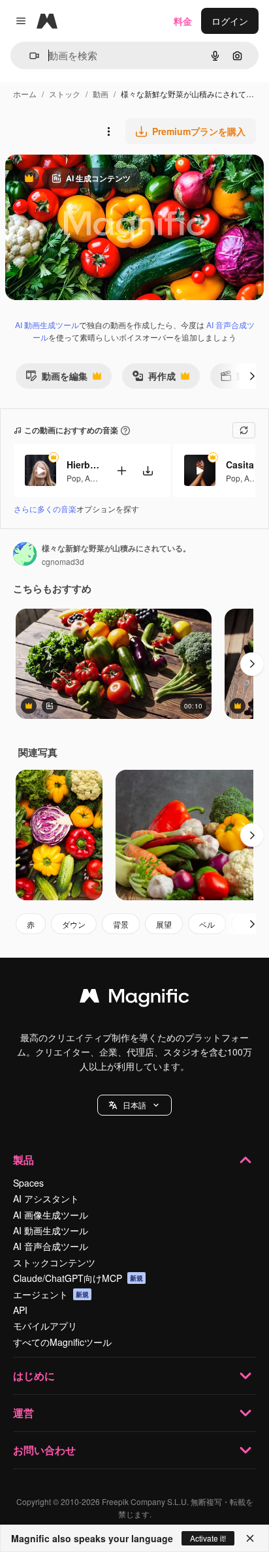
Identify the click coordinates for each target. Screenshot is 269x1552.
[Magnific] (134, 999)
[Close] (250, 1538)
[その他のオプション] (108, 131)
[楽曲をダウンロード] (147, 471)
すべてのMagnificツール (62, 1341)
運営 (23, 1412)
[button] (134, 1105)
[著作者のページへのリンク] (25, 555)
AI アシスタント (46, 1198)
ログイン (230, 20)
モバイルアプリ (45, 1325)
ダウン (74, 924)
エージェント (51, 1294)
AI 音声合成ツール (50, 1246)
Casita (240, 464)
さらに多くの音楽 (45, 508)
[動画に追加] (121, 471)
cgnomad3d (63, 561)
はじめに (34, 1375)
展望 (164, 924)
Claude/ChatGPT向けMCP (78, 1278)
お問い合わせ (44, 1449)
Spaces (28, 1182)
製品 (23, 1159)
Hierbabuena (83, 464)
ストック (64, 93)
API (20, 1309)
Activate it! (208, 1538)
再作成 (154, 378)
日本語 (134, 1104)
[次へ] (252, 375)
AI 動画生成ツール (47, 324)
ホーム (25, 93)
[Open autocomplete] (29, 56)
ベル (207, 924)
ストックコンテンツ (54, 1262)
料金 (183, 20)
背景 (121, 924)
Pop (74, 477)
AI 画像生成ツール (50, 1214)
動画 (100, 93)
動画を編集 (56, 378)
